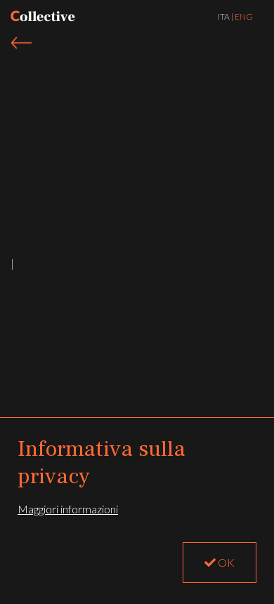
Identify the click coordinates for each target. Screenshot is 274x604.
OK (225, 562)
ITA (224, 16)
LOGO (43, 16)
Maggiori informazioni (68, 509)
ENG (244, 16)
